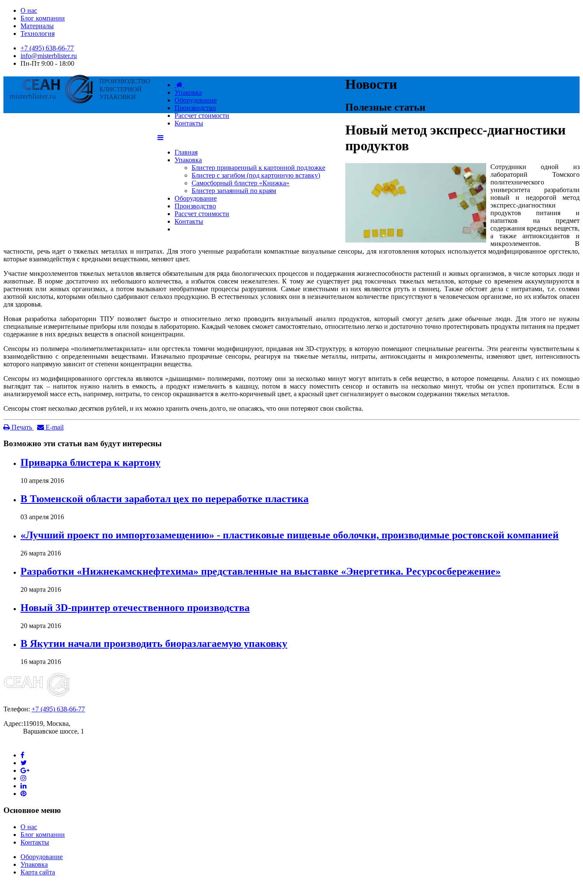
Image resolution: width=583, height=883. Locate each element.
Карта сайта (37, 872)
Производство (195, 206)
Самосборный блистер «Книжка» (240, 183)
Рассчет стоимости (202, 213)
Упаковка (188, 160)
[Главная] (179, 84)
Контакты (189, 221)
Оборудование (196, 198)
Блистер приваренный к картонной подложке (258, 167)
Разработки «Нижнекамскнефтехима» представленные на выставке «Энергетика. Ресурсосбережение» (260, 571)
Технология (37, 33)
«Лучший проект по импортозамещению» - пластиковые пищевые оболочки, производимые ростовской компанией (289, 535)
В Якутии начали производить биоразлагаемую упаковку (153, 643)
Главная (186, 152)
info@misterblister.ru (48, 55)
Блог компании (42, 18)
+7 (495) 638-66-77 (47, 48)
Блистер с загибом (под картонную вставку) (256, 175)
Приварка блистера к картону (90, 462)
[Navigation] (160, 137)
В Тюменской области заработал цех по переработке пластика (164, 498)
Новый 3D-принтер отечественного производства (135, 607)
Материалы (37, 25)
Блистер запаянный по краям (234, 190)
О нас (28, 10)
